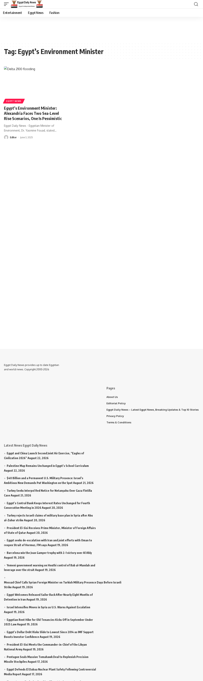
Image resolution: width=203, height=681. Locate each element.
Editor (13, 137)
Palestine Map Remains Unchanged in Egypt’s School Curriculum (48, 465)
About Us (112, 397)
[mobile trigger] (7, 4)
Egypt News (13, 101)
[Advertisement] (100, 29)
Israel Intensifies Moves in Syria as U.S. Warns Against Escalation (48, 607)
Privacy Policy (115, 416)
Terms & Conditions (118, 422)
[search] (196, 4)
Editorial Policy (116, 403)
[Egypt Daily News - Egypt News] (27, 4)
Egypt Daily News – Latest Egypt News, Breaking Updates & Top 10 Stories (152, 409)
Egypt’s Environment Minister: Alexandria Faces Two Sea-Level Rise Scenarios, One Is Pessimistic (33, 113)
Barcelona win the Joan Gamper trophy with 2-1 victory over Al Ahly (49, 552)
